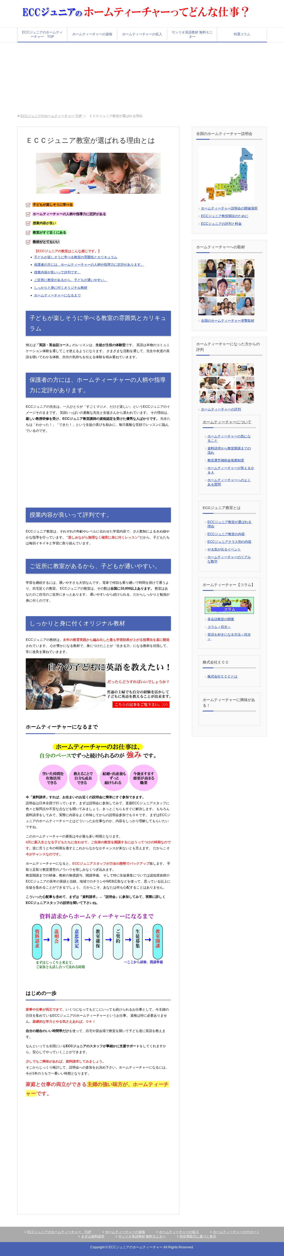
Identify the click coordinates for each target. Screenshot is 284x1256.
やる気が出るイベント (224, 549)
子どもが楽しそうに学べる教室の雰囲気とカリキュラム (75, 257)
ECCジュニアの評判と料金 (221, 223)
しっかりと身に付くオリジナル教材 (60, 287)
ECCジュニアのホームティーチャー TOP (42, 34)
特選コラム (242, 34)
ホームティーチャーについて (227, 422)
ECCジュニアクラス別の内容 (229, 542)
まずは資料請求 (92, 1236)
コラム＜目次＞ (219, 627)
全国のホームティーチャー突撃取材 (227, 320)
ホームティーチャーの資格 (92, 34)
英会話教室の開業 (220, 619)
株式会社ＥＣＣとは (222, 676)
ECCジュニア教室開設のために (224, 216)
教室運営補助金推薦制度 (225, 460)
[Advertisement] (142, 78)
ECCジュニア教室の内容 (226, 534)
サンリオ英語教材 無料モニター (192, 34)
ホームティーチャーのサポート (236, 1232)
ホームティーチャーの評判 (221, 409)
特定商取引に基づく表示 (198, 1236)
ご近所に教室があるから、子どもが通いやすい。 (70, 280)
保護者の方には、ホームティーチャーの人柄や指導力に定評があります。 (89, 264)
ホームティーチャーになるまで (57, 295)
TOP (51, 116)
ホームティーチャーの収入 (142, 34)
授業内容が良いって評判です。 (57, 272)
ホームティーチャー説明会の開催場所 (229, 208)
